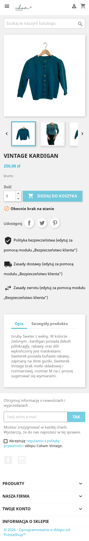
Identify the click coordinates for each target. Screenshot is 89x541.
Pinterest (55, 223)
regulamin (35, 440)
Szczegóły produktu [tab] (49, 323)
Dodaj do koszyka (52, 196)
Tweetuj (42, 223)
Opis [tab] (19, 323)
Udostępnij (29, 223)
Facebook (8, 460)
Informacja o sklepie (25, 521)
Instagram (22, 460)
